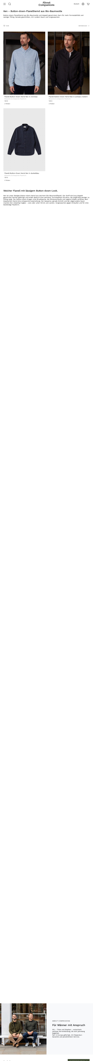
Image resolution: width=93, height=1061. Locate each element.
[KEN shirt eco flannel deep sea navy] (24, 139)
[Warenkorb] (88, 4)
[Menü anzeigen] (4, 4)
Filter (7, 25)
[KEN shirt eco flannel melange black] (69, 63)
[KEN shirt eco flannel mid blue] (24, 63)
